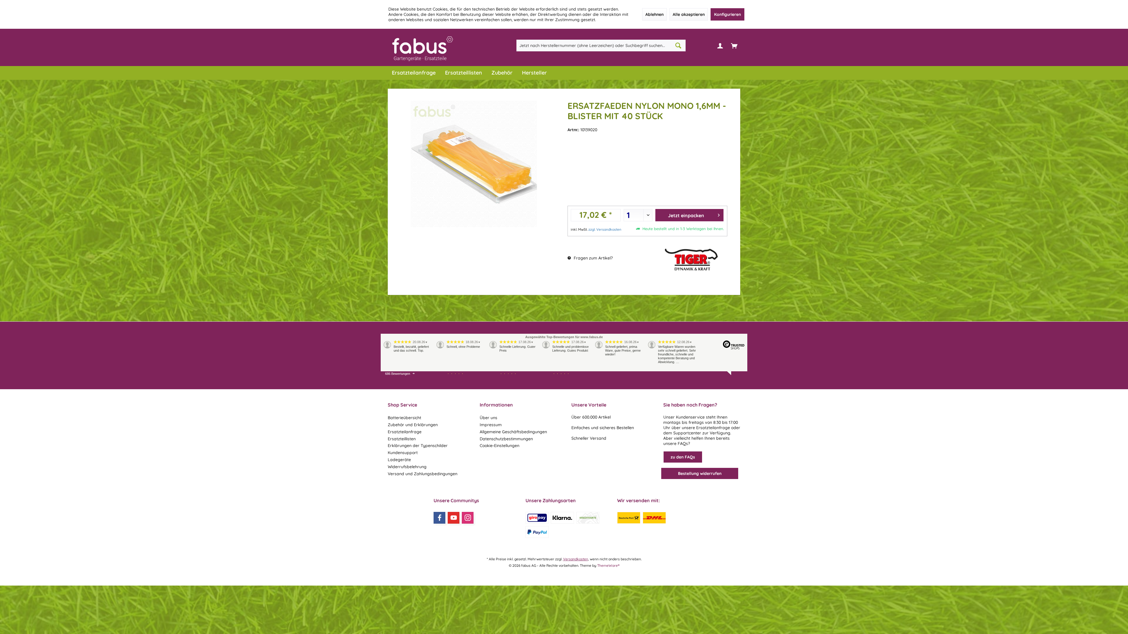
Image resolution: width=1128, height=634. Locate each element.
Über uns (488, 417)
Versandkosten (575, 559)
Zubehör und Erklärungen (413, 424)
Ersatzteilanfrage (405, 431)
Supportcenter (687, 433)
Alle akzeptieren (689, 14)
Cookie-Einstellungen (499, 445)
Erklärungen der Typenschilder (418, 445)
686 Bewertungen (397, 373)
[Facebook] (439, 518)
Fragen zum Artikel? (593, 258)
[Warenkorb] (734, 45)
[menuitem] (734, 45)
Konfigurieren (727, 14)
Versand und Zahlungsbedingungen (422, 473)
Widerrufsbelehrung (407, 466)
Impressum (491, 424)
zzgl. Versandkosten (604, 229)
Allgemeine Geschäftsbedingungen (513, 431)
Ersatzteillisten (402, 438)
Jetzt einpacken (686, 215)
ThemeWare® (608, 565)
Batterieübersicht (404, 417)
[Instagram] (468, 518)
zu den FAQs (683, 457)
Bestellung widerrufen (699, 473)
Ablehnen (654, 14)
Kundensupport (403, 452)
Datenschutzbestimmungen (506, 438)
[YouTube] (453, 518)
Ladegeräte (399, 459)
